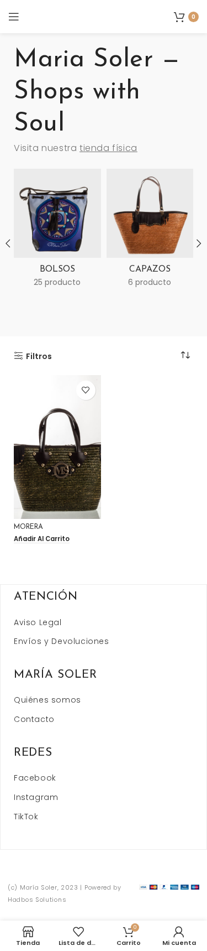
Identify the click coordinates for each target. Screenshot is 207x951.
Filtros (39, 356)
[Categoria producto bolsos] (57, 231)
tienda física (108, 148)
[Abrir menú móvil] (14, 17)
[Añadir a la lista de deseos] (85, 390)
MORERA (28, 527)
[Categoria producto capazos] (150, 231)
